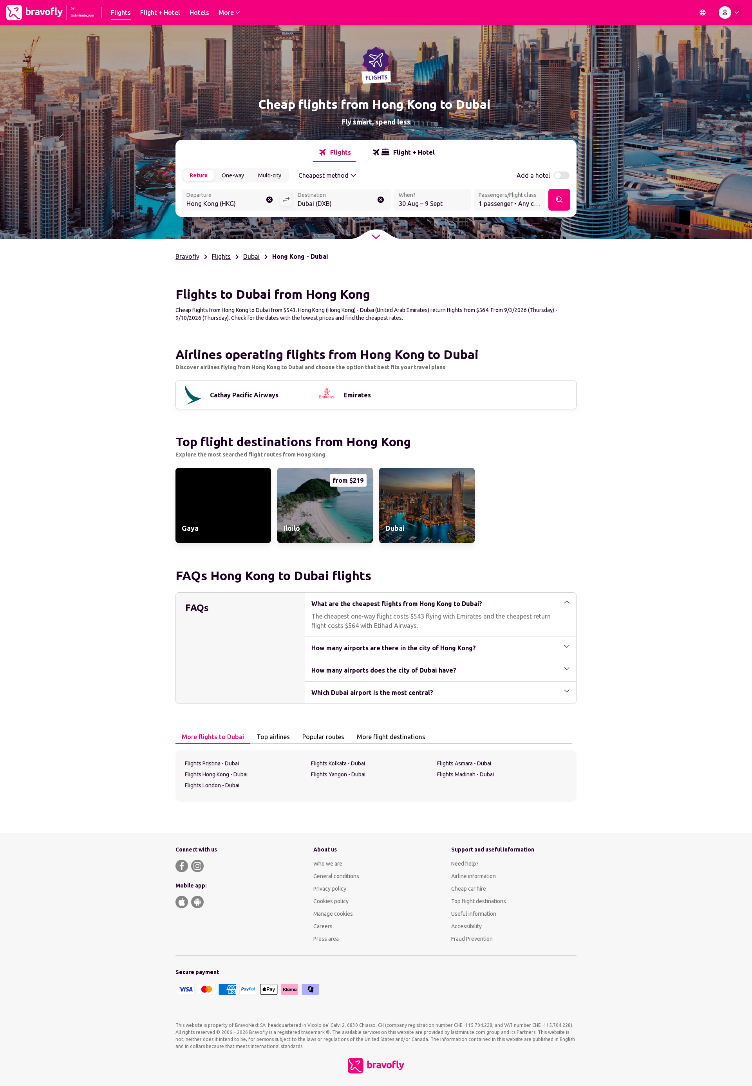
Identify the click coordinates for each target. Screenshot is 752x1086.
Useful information (473, 914)
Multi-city (269, 175)
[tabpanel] (376, 776)
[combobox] (231, 200)
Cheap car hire (468, 889)
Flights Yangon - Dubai (338, 774)
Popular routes (323, 736)
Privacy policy (329, 889)
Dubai (251, 256)
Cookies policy (331, 901)
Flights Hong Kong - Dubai (216, 774)
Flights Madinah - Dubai (465, 774)
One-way (233, 175)
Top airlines (273, 736)
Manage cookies (333, 914)
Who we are (327, 864)
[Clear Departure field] (269, 199)
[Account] (730, 12)
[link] (223, 505)
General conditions (336, 876)
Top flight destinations (478, 901)
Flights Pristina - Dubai (212, 763)
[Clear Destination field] (380, 199)
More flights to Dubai (213, 736)
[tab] (334, 152)
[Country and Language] (702, 12)
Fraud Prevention (472, 939)
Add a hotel (533, 175)
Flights (221, 256)
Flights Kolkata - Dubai (338, 763)
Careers (323, 926)
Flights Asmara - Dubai (464, 763)
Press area (326, 939)
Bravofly (187, 256)
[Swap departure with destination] (286, 199)
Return (199, 175)
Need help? (465, 864)
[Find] (559, 200)
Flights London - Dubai (212, 785)
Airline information (473, 876)
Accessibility (466, 926)
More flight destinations (391, 736)
